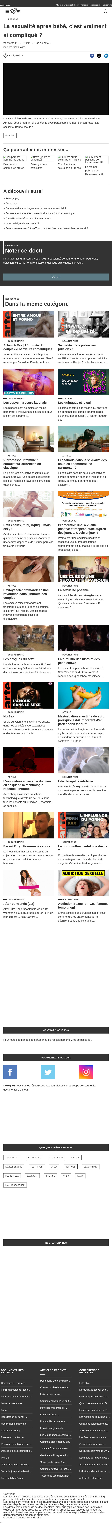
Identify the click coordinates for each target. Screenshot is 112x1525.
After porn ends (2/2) (18, 904)
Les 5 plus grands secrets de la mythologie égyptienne (55, 1435)
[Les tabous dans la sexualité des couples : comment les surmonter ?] (83, 439)
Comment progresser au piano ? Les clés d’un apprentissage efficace (56, 1442)
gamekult (32, 1176)
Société (7, 47)
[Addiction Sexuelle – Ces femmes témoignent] (83, 883)
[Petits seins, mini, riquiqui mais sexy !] (28, 504)
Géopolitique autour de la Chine (92, 1397)
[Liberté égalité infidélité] (83, 760)
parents (10, 136)
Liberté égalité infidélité (75, 781)
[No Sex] (28, 695)
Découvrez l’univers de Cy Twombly (93, 1451)
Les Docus (19, 1517)
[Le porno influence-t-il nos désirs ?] (83, 825)
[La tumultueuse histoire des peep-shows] (83, 638)
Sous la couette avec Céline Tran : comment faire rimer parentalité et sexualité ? (47, 228)
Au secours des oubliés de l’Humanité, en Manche (93, 1465)
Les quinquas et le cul (74, 402)
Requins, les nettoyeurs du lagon (15, 1444)
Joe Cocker (56, 1158)
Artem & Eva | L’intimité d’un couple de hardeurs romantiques (27, 347)
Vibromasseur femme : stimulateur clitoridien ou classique (22, 463)
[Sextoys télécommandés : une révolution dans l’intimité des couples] (28, 569)
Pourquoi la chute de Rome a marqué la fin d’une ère (55, 1381)
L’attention (84, 1383)
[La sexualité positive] (83, 569)
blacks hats (90, 1167)
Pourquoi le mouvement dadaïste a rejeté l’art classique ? (52, 1421)
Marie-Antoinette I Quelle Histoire (14, 1465)
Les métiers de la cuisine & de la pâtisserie (94, 1417)
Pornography (12, 198)
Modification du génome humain (13, 1424)
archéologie (12, 1158)
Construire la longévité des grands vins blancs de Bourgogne (93, 1424)
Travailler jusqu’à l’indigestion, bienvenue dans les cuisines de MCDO (17, 1471)
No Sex (8, 716)
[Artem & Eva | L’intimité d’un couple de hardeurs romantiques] (28, 324)
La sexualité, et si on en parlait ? (22, 223)
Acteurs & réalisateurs (90, 1478)
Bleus (4, 1410)
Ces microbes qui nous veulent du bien (91, 1444)
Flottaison (37, 1167)
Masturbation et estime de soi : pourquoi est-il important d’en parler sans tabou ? (81, 720)
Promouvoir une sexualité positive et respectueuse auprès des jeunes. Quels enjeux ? (82, 528)
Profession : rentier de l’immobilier (12, 1437)
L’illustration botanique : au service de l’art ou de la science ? (93, 1471)
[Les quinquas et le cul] (83, 382)
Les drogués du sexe (19, 659)
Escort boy (11, 203)
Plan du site (34, 1517)
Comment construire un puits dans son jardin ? (55, 1401)
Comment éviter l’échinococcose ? (49, 1415)
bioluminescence (15, 1185)
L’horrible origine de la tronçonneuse (51, 1428)
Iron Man (5, 1457)
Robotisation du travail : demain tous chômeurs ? (13, 1417)
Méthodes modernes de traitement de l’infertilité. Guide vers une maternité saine (56, 1408)
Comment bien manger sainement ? (13, 1383)
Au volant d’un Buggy (12, 1478)
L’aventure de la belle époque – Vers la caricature (94, 1458)
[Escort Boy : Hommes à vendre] (28, 825)
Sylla (54, 1167)
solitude (71, 1167)
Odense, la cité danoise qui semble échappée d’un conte (55, 1387)
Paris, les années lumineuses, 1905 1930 (16, 1397)
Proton (75, 1158)
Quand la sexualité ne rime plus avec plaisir (28, 218)
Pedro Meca (12, 1176)
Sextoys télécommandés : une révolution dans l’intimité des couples (41, 213)
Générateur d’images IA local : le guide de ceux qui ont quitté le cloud (55, 1455)
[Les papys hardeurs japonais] (28, 382)
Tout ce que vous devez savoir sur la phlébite (55, 1476)
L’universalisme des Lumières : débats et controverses (94, 1410)
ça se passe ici (82, 1039)
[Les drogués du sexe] (28, 638)
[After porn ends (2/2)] (28, 883)
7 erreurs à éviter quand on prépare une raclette (54, 1448)
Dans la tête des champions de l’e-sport (15, 1451)
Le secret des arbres (11, 1403)
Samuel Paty (35, 1158)
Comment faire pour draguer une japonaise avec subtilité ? (36, 208)
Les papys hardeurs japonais (25, 402)
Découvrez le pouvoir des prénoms (92, 1390)
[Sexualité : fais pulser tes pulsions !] (83, 324)
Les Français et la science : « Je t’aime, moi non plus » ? (94, 1437)
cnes (66, 1176)
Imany (80, 1176)
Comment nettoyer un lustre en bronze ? (54, 1469)
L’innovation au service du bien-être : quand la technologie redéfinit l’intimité (27, 785)
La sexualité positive (73, 590)
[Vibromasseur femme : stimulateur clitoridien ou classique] (28, 439)
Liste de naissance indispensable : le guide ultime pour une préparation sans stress (56, 1394)
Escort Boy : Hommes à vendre (26, 846)
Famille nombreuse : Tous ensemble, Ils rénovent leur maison (15, 1390)
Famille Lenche (13, 1167)
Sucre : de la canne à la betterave (52, 1462)
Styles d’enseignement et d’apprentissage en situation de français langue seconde (93, 1431)
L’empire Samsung (10, 1430)
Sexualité (19, 47)
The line (50, 1176)
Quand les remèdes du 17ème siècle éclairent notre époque (95, 1403)
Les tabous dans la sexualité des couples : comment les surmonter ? (82, 463)
